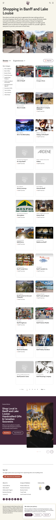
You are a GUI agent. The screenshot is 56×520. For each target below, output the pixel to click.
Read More (7, 433)
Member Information (25, 487)
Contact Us (5, 494)
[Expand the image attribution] (51, 51)
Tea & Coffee (8, 90)
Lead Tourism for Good (25, 494)
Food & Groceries (8, 75)
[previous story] (48, 451)
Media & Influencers (24, 485)
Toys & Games (8, 92)
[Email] (21, 499)
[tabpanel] (28, 42)
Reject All (46, 514)
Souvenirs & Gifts (8, 88)
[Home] (28, 3)
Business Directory (7, 492)
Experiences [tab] (18, 61)
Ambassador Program (8, 490)
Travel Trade (23, 492)
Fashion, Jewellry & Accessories (9, 81)
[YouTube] (12, 499)
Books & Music (8, 73)
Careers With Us (6, 485)
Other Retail (7, 94)
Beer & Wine (7, 71)
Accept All (28, 514)
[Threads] (9, 499)
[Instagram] (7, 499)
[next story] (51, 451)
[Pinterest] (15, 499)
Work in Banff (6, 487)
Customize (37, 514)
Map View (49, 60)
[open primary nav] (3, 3)
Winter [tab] (31, 50)
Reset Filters (6, 99)
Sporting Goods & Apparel (8, 85)
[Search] (50, 3)
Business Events (24, 490)
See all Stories (17, 432)
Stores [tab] (5, 61)
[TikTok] (18, 499)
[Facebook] (4, 499)
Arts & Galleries (8, 68)
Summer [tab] (25, 50)
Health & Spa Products (7, 78)
